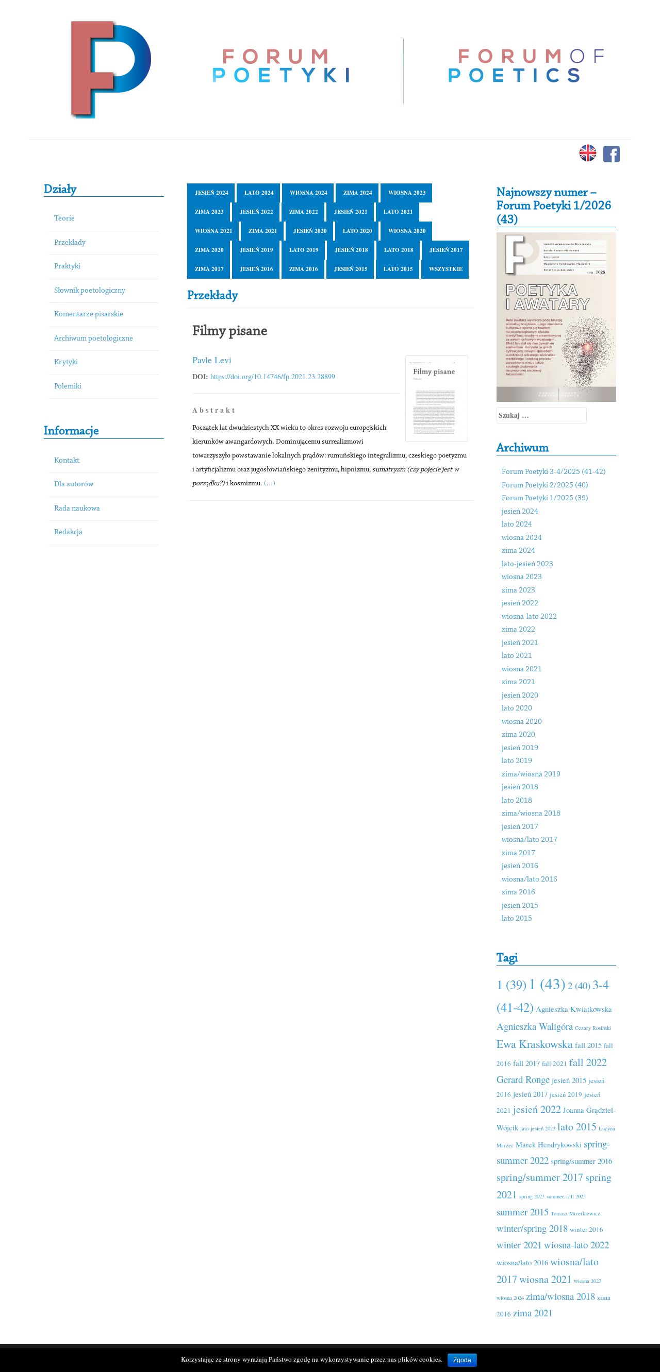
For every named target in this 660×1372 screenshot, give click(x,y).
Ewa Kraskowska (535, 1043)
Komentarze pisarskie (88, 314)
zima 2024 (357, 193)
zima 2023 (209, 212)
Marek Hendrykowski (549, 1144)
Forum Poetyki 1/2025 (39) (545, 498)
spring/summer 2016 (581, 1161)
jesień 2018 (351, 250)
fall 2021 (554, 1063)
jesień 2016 (256, 269)
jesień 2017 (446, 250)
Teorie (64, 219)
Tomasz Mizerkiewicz (575, 1213)
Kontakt (66, 461)
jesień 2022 (256, 212)
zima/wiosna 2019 (531, 774)
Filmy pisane (229, 331)
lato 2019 (304, 250)
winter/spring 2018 (532, 1228)
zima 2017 (209, 269)
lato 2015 (398, 269)
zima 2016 (303, 269)
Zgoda (462, 1360)
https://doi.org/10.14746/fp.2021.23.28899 (272, 376)
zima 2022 (303, 212)
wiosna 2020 (407, 231)
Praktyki (67, 266)
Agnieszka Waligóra (535, 1026)
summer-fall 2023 (566, 1196)
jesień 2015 (351, 269)
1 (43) (547, 983)
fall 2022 (588, 1062)
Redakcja (68, 532)
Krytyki (66, 362)
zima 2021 (263, 231)
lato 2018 (399, 250)
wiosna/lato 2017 (529, 840)
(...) (269, 482)
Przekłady (70, 243)
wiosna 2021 (214, 231)
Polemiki (67, 387)
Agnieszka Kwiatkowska (574, 1009)
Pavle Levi (212, 359)
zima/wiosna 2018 (531, 814)
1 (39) (511, 984)
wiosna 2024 (308, 193)
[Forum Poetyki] (109, 68)
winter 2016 (586, 1229)
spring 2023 (531, 1196)
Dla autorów (73, 484)
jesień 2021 (351, 212)
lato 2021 (398, 212)
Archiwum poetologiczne (93, 339)
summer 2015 (523, 1211)
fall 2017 (526, 1063)
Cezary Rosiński (593, 1027)
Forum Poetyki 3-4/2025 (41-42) (554, 472)
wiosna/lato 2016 (529, 880)
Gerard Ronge (523, 1079)
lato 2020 (357, 231)
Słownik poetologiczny (89, 291)
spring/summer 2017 (540, 1177)
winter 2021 (519, 1244)
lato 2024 (259, 193)
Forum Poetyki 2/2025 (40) (545, 485)
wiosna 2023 (407, 193)
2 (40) (579, 985)
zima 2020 (209, 250)
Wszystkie (446, 269)
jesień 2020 (310, 231)
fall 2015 (588, 1045)
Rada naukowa (77, 509)
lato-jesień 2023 (527, 564)
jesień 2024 (211, 193)
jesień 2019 (256, 250)
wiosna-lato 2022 (529, 617)
